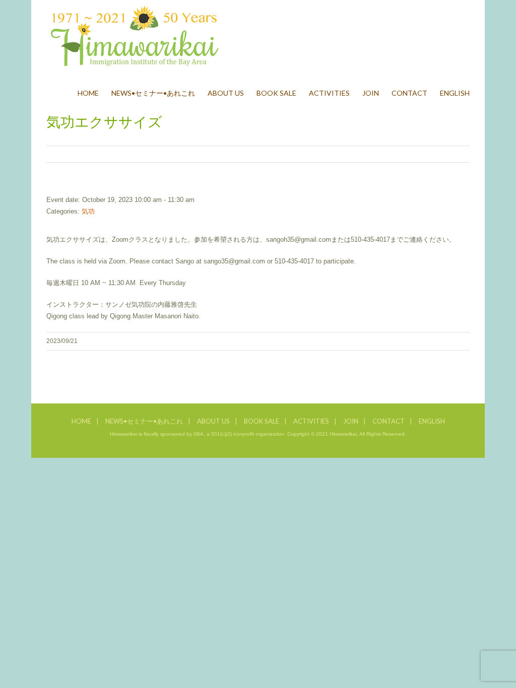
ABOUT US (213, 421)
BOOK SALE (261, 421)
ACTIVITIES (311, 421)
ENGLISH (432, 421)
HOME (81, 421)
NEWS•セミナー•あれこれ (144, 421)
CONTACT (388, 421)
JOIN (350, 421)
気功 (88, 211)
